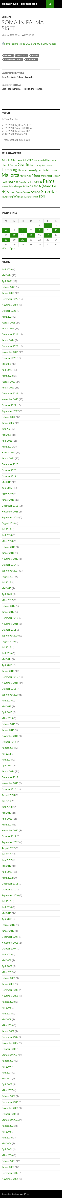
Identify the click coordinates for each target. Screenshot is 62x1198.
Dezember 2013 (10, 777)
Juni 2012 (7, 860)
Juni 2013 (7, 807)
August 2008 (8, 1002)
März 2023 (7, 376)
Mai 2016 (6, 659)
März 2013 (7, 825)
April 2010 (7, 919)
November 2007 (10, 1043)
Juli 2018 (6, 529)
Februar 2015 (8, 724)
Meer (36, 175)
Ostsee (38, 181)
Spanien (26, 192)
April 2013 (7, 819)
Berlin (29, 160)
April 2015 (7, 712)
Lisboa (53, 170)
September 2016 (10, 636)
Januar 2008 (8, 1031)
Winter (27, 197)
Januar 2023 (8, 388)
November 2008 (10, 996)
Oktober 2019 (9, 476)
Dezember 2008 (10, 990)
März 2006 (7, 1155)
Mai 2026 (6, 275)
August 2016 (8, 642)
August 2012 (8, 848)
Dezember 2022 (10, 394)
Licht (46, 170)
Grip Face (35, 165)
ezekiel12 (29, 35)
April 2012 (7, 872)
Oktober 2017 (9, 565)
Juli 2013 (6, 801)
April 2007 (7, 1084)
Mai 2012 (6, 866)
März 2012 (7, 878)
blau (36, 160)
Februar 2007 (8, 1096)
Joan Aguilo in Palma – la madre (18, 75)
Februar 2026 (8, 287)
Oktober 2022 (9, 405)
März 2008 (7, 1025)
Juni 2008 (7, 1014)
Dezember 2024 (10, 334)
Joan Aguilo (35, 170)
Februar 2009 (8, 978)
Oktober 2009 (9, 949)
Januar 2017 (8, 612)
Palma (35, 55)
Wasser (18, 196)
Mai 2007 (6, 1079)
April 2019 (7, 488)
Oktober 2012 (9, 836)
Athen (14, 160)
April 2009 (7, 966)
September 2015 (10, 695)
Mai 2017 (6, 588)
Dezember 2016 (10, 618)
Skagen (19, 187)
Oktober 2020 (9, 470)
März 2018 (7, 541)
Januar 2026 (8, 293)
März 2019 (7, 494)
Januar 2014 (8, 772)
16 (47, 235)
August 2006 (8, 1126)
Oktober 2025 (9, 311)
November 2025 (10, 305)
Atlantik (21, 160)
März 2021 (7, 447)
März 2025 (7, 317)
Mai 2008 (6, 1020)
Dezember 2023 (10, 346)
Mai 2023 (6, 364)
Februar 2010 (8, 925)
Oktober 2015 (9, 689)
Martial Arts (25, 176)
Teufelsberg (7, 197)
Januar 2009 (8, 984)
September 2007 (10, 1055)
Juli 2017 (6, 583)
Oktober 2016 (9, 630)
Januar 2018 (8, 553)
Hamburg (9, 170)
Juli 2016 (6, 647)
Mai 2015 (6, 707)
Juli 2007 (6, 1067)
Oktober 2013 (9, 789)
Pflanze (5, 187)
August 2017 (8, 577)
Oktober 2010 (9, 890)
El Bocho (12, 165)
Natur (10, 182)
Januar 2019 (8, 500)
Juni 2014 (7, 760)
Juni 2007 (7, 1073)
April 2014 (7, 766)
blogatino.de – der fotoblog (19, 3)
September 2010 (10, 896)
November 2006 (10, 1108)
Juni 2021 (7, 429)
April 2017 (7, 594)
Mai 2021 (6, 435)
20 (22, 240)
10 (56, 230)
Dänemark (50, 160)
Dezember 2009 (10, 937)
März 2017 (7, 600)
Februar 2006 (8, 1161)
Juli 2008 (6, 1008)
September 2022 (10, 411)
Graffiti (8, 55)
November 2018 (10, 512)
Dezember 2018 (10, 506)
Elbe (4, 165)
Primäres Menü (58, 4)
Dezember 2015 (10, 677)
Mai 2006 (6, 1144)
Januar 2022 (8, 423)
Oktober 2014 (9, 742)
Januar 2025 (8, 329)
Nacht (4, 182)
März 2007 (7, 1090)
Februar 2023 (8, 382)
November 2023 (10, 352)
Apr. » (12, 249)
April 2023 (7, 370)
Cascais (41, 160)
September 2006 (10, 1120)
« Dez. (5, 249)
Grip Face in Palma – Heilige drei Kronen (22, 87)
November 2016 (10, 624)
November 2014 (10, 736)
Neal (16, 182)
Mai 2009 (6, 960)
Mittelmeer (46, 176)
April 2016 (7, 665)
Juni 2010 (7, 907)
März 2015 (7, 718)
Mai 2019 (6, 482)
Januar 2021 (8, 459)
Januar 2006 (8, 1167)
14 (31, 235)
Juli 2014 (6, 754)
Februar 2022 (8, 417)
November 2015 (10, 683)
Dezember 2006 (10, 1102)
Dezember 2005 (10, 1173)
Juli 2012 (6, 854)
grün (42, 165)
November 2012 (10, 831)
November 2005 (10, 1179)
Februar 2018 (8, 547)
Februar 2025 (8, 323)
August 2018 (8, 523)
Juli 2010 (6, 901)
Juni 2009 (7, 955)
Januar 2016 (8, 671)
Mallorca (22, 55)
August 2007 (8, 1061)
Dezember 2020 (10, 464)
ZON (42, 196)
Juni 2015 (7, 701)
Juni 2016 (7, 653)
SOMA (26, 186)
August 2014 (8, 748)
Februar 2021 (8, 453)
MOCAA (56, 176)
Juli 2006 (6, 1132)
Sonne (11, 192)
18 (6, 240)
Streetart (7, 17)
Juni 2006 (7, 1138)
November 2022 (10, 399)
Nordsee (30, 182)
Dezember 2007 (10, 1037)
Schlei (12, 186)
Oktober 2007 (9, 1049)
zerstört (34, 197)
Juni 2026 (7, 270)
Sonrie (19, 192)
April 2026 (7, 281)
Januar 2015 (8, 730)
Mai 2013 (6, 813)
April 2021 (7, 441)
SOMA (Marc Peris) (13, 59)
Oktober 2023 (9, 358)
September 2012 (10, 842)
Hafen (49, 165)
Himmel (22, 170)
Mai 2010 (6, 913)
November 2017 (10, 559)
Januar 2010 (8, 931)
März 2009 (7, 972)
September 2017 (10, 571)
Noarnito (22, 182)
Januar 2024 (8, 340)
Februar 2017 (8, 606)
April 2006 (7, 1149)
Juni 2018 (7, 535)
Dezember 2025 (10, 299)
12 (14, 235)
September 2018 (10, 518)
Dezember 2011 (10, 884)
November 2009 (10, 943)
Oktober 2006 (9, 1114)
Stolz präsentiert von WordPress (15, 1194)
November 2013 (10, 783)
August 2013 (8, 795)
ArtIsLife (6, 160)
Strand (35, 192)
